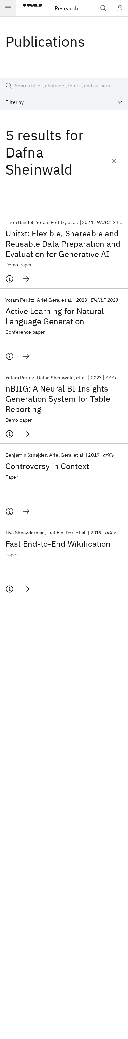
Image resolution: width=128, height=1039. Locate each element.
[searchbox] (64, 86)
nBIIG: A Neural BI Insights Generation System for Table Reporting (57, 398)
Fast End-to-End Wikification (58, 543)
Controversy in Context (47, 466)
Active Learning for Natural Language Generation (54, 316)
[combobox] (64, 102)
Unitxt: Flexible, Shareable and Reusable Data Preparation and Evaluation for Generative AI (62, 243)
